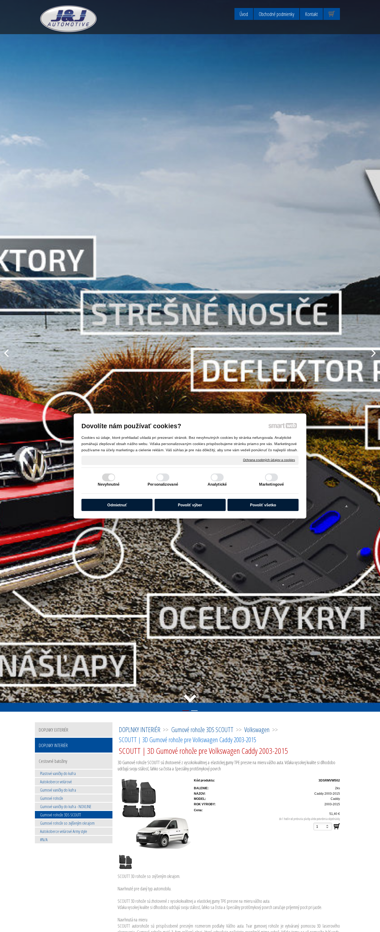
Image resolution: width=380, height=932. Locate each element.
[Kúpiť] (337, 826)
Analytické (217, 484)
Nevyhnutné (109, 484)
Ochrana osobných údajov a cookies (269, 460)
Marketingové (271, 484)
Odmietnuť (117, 505)
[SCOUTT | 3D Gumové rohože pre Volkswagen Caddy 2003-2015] (154, 814)
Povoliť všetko (263, 505)
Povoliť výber (190, 505)
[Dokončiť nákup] (331, 14)
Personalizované (163, 484)
